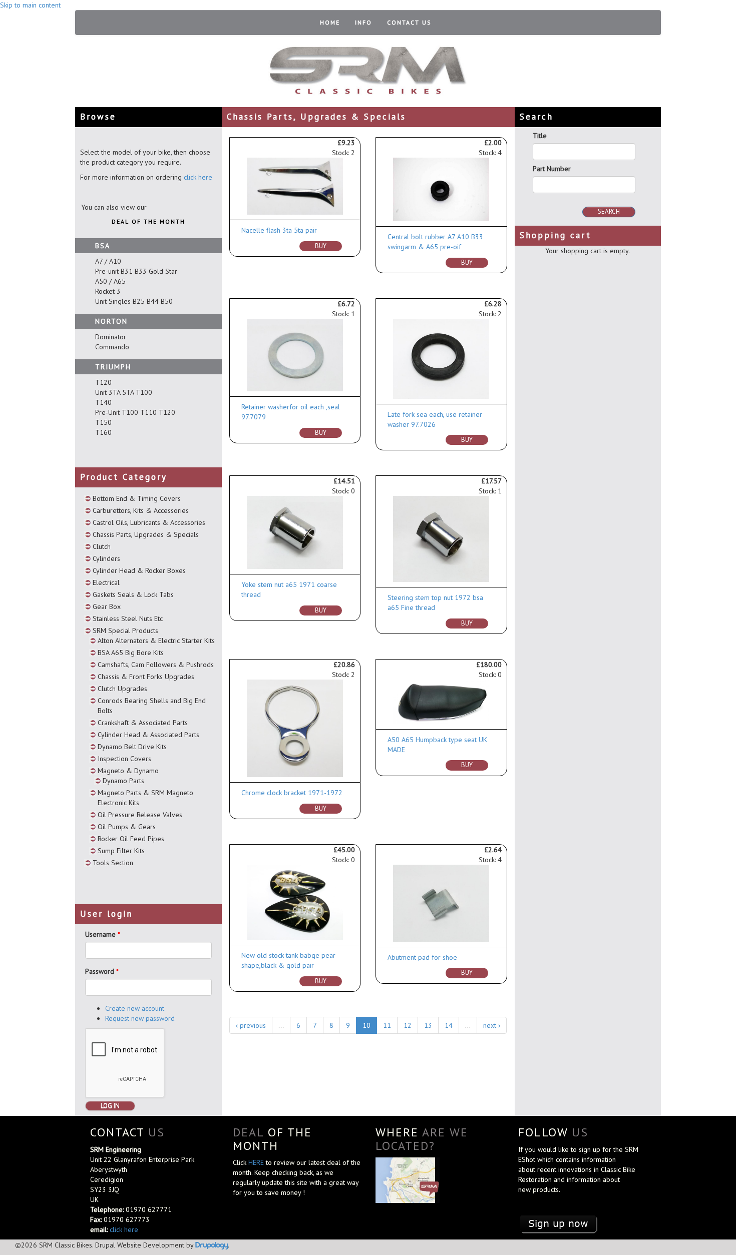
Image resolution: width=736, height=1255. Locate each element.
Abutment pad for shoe (422, 957)
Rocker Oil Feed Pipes (131, 838)
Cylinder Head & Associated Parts (148, 734)
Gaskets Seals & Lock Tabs (133, 594)
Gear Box (107, 606)
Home (330, 22)
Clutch (102, 546)
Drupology (211, 1244)
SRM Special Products (125, 630)
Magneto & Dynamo (128, 770)
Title (540, 135)
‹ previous (251, 1025)
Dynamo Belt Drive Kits (132, 746)
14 (449, 1025)
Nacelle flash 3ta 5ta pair (279, 230)
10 (366, 1025)
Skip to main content (30, 5)
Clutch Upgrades (122, 688)
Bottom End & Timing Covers (137, 498)
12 (408, 1025)
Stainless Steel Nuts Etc (128, 618)
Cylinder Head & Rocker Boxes (139, 570)
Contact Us (409, 22)
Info (363, 22)
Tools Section (113, 862)
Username (102, 934)
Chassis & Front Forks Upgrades (146, 676)
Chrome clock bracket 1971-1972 (291, 792)
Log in (110, 1105)
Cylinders (106, 558)
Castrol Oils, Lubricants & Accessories (149, 522)
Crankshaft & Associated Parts (143, 722)
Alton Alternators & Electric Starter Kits (156, 640)
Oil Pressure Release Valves (140, 814)
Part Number (552, 168)
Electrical (106, 582)
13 (428, 1025)
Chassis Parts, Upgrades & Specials (146, 534)
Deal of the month (148, 221)
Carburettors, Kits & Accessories (141, 510)
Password (102, 971)
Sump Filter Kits (121, 850)
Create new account (134, 1008)
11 (387, 1025)
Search (609, 211)
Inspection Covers (124, 758)
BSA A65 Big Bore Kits (131, 652)
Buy (320, 246)
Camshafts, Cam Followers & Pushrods (156, 664)
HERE (257, 1162)
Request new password (140, 1018)
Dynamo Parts (123, 780)
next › (491, 1025)
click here (198, 177)
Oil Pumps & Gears (127, 826)
